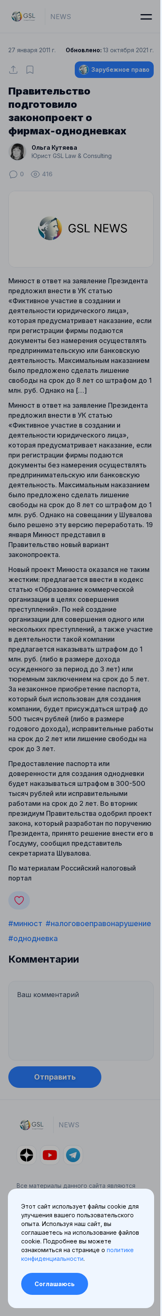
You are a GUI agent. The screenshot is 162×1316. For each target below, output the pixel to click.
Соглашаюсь (54, 1283)
